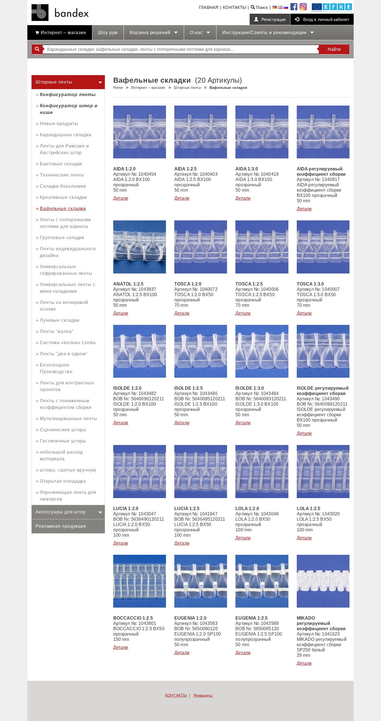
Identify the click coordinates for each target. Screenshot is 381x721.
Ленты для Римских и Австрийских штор (64, 149)
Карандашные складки (65, 134)
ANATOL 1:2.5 (128, 284)
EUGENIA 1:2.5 (251, 618)
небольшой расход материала (61, 455)
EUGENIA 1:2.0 (190, 618)
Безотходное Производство (56, 368)
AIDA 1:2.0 (124, 168)
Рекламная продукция (61, 526)
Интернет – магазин (62, 32)
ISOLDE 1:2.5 (188, 388)
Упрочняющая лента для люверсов (68, 495)
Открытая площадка (63, 481)
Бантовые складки (61, 163)
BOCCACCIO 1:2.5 (133, 618)
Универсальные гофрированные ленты (66, 270)
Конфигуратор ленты (68, 94)
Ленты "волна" (57, 331)
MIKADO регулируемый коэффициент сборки (321, 623)
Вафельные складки (63, 208)
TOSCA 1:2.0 (188, 284)
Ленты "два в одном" (64, 353)
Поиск (261, 7)
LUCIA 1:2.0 (126, 508)
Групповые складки (62, 237)
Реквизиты (203, 695)
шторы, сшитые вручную (68, 470)
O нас (197, 32)
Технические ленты (62, 175)
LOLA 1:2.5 (308, 508)
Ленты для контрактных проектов (67, 386)
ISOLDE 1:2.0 (127, 388)
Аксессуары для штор (61, 512)
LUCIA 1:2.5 (187, 508)
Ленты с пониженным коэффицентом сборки (65, 404)
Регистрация (273, 19)
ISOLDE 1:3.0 (249, 388)
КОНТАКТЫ (234, 7)
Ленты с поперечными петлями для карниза (65, 223)
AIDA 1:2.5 (185, 168)
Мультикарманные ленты (68, 418)
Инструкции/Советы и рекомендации (265, 32)
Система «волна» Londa (68, 342)
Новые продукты (59, 123)
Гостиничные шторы (63, 441)
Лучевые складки (59, 320)
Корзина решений (151, 32)
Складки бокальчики (63, 186)
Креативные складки (63, 197)
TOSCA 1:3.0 (310, 284)
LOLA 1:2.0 (247, 508)
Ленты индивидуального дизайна (68, 252)
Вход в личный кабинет (325, 19)
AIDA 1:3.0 (246, 168)
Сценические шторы (63, 429)
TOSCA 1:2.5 (249, 284)
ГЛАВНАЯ (208, 7)
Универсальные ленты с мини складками (67, 288)
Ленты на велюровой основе (64, 305)
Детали (120, 198)
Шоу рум (108, 32)
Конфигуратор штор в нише (69, 109)
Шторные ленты (54, 82)
